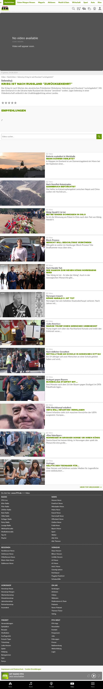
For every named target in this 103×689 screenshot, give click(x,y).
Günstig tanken (57, 570)
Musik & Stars (63, 2)
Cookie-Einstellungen (33, 669)
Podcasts (55, 604)
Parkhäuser (56, 573)
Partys (3, 661)
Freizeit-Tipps (6, 639)
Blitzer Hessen (57, 554)
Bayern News (56, 529)
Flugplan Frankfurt (58, 576)
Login (53, 652)
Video (3, 77)
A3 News (55, 560)
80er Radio (5, 503)
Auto (93, 2)
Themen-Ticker (57, 611)
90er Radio (5, 506)
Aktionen (51, 2)
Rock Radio (5, 513)
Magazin (41, 2)
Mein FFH (100, 8)
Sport (86, 2)
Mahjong (4, 652)
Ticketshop (5, 642)
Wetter (89, 8)
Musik (31, 686)
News (54, 497)
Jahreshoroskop (7, 601)
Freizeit (4, 620)
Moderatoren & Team (59, 601)
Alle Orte (55, 538)
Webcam (94, 8)
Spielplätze (5, 627)
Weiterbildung (57, 649)
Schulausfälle (56, 579)
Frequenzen (56, 633)
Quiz (3, 658)
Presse (54, 642)
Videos (54, 595)
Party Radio (5, 522)
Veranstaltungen (7, 623)
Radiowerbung (57, 645)
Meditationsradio (7, 532)
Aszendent (5, 608)
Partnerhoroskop (7, 604)
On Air (55, 585)
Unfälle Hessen (57, 557)
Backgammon (6, 655)
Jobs (53, 636)
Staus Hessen (56, 551)
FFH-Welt (56, 620)
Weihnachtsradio (7, 529)
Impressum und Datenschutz (12, 669)
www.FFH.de (16, 493)
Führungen (55, 639)
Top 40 (3, 535)
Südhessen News (7, 563)
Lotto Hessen (6, 645)
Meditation (5, 633)
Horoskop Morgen (7, 592)
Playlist (79, 8)
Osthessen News (7, 554)
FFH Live (4, 500)
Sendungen (55, 589)
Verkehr (56, 547)
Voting (54, 614)
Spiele (3, 649)
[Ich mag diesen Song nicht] (98, 676)
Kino (99, 2)
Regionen (5, 547)
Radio (4, 497)
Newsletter (56, 627)
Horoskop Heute (7, 589)
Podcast (51, 686)
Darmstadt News (58, 516)
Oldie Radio (5, 516)
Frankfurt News (57, 503)
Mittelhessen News (8, 557)
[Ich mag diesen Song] (89, 676)
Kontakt (54, 630)
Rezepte (4, 630)
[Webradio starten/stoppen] (94, 676)
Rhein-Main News (7, 560)
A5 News (55, 563)
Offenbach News (57, 519)
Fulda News (56, 525)
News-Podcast (57, 608)
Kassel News (56, 513)
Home (10, 686)
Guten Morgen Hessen (26, 2)
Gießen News (56, 522)
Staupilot (84, 8)
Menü (92, 686)
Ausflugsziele (6, 636)
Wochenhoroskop (7, 595)
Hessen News (56, 500)
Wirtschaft (76, 2)
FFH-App (55, 623)
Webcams (55, 598)
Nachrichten (9, 2)
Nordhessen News (7, 551)
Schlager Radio (6, 519)
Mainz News (56, 510)
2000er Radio (6, 510)
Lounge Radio (6, 525)
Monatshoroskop (7, 598)
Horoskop (6, 585)
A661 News (56, 566)
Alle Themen (56, 541)
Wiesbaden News (58, 506)
